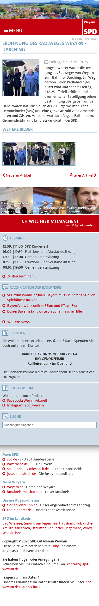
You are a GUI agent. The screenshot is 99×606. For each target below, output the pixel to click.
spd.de (12, 459)
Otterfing (38, 528)
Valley (87, 528)
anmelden (77, 38)
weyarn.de (15, 487)
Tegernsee (73, 528)
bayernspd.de (17, 464)
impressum (91, 38)
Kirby (55, 546)
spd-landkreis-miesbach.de (28, 468)
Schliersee (56, 528)
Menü (15, 30)
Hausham (66, 523)
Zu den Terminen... (21, 276)
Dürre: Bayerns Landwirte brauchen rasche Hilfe (44, 311)
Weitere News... (19, 321)
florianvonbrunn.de (22, 505)
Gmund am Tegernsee (41, 523)
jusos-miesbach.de (21, 473)
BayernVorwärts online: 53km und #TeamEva (42, 305)
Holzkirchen (85, 523)
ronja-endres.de (19, 510)
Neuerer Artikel (18, 175)
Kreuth (7, 528)
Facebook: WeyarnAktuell (27, 400)
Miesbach (22, 528)
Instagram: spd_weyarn (25, 405)
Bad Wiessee (12, 523)
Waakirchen (11, 532)
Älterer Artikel (82, 175)
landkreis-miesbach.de (24, 491)
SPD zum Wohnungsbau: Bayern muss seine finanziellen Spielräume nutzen (51, 297)
